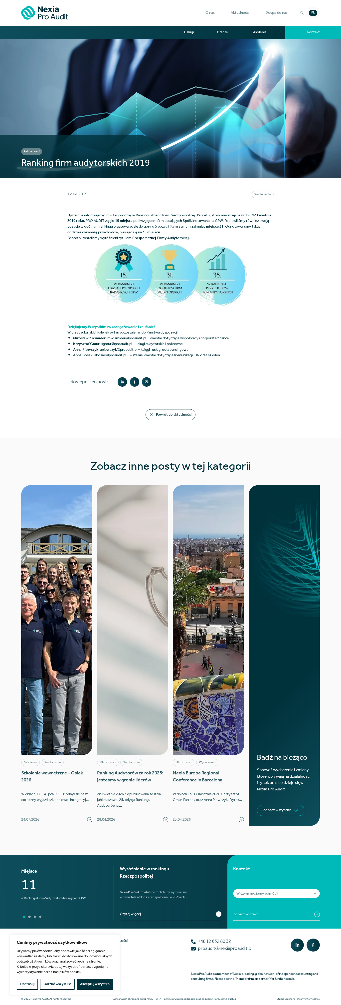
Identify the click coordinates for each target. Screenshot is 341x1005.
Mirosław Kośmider (89, 338)
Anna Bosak (83, 355)
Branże (222, 32)
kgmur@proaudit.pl (116, 343)
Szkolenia (259, 32)
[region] (65, 964)
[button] (210, 13)
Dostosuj (27, 984)
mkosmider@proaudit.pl (126, 338)
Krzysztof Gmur (86, 343)
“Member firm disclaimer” (252, 979)
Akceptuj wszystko (95, 984)
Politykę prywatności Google (179, 999)
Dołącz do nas (276, 13)
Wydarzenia (262, 194)
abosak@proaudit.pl (110, 355)
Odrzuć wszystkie (57, 984)
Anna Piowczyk (85, 349)
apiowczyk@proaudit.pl (118, 349)
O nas (210, 13)
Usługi (189, 32)
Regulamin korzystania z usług (218, 999)
